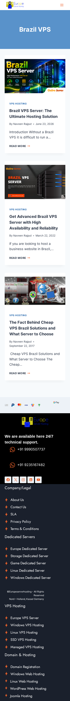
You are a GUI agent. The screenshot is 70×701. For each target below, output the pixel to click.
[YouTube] (38, 480)
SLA (13, 514)
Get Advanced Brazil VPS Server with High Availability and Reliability (33, 222)
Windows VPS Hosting (27, 625)
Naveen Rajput (22, 123)
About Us (17, 499)
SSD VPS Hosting (23, 639)
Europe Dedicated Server (28, 548)
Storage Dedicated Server (29, 555)
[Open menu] (61, 5)
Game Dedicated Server (28, 563)
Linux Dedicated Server (27, 570)
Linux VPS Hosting (24, 632)
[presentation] (35, 76)
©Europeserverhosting (19, 591)
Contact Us (18, 507)
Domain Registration (25, 666)
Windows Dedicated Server (30, 577)
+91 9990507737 (31, 449)
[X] (15, 480)
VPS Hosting (18, 103)
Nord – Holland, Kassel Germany (26, 599)
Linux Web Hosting (24, 681)
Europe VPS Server (24, 617)
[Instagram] (23, 480)
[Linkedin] (30, 480)
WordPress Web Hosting (28, 688)
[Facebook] (8, 480)
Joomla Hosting (21, 695)
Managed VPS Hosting (27, 647)
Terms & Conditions (24, 528)
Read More (19, 146)
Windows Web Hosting (27, 674)
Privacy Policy (20, 521)
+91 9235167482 (31, 465)
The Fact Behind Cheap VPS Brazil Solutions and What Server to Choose (32, 328)
